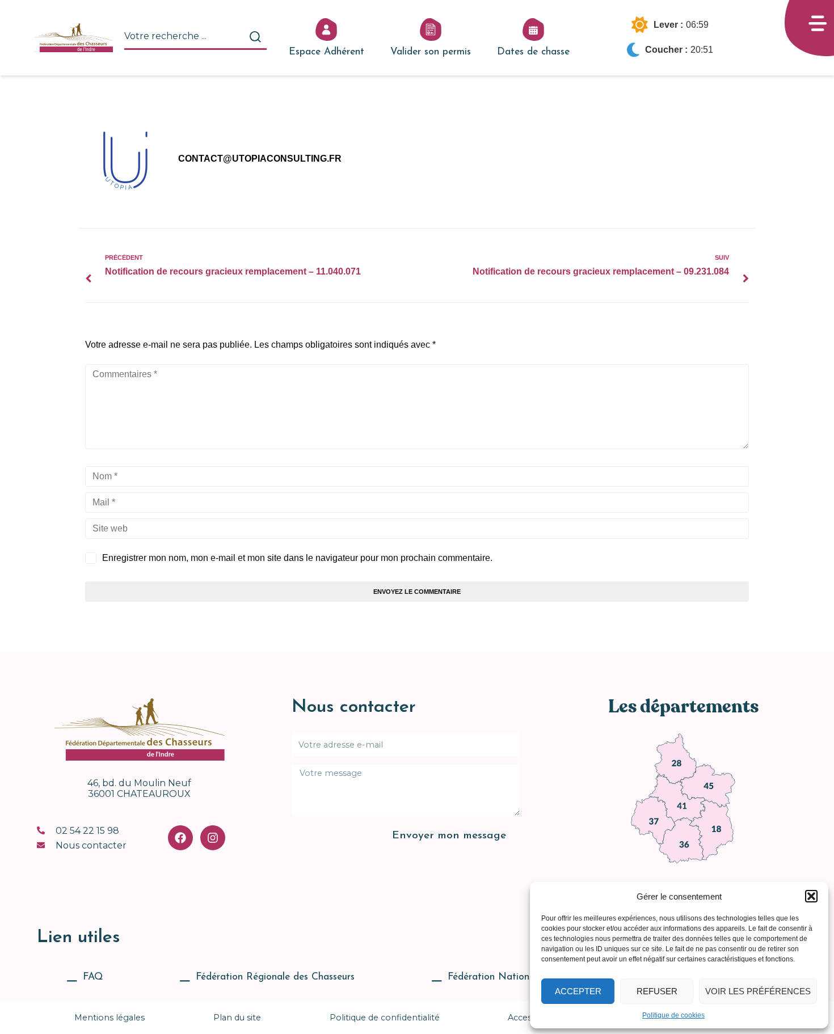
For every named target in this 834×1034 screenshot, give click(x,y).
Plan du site (237, 1017)
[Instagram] (212, 837)
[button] (811, 896)
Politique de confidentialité (385, 1017)
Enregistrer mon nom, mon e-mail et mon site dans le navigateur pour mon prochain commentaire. (297, 558)
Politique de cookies (673, 1015)
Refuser (657, 991)
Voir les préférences (758, 991)
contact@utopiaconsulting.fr (260, 158)
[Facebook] (180, 837)
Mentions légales (109, 1017)
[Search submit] (255, 37)
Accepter (578, 991)
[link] (676, 758)
